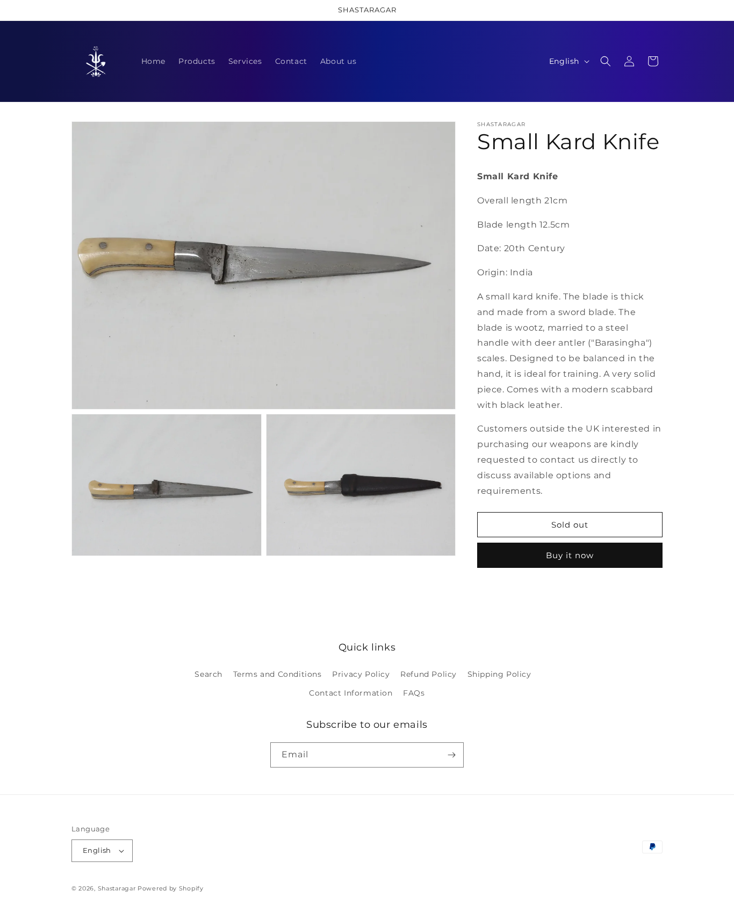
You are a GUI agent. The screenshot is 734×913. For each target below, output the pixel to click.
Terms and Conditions (277, 674)
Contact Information (350, 693)
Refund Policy (428, 674)
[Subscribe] (451, 755)
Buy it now (570, 555)
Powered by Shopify (171, 888)
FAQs (413, 693)
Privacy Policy (361, 674)
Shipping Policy (499, 674)
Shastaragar (117, 888)
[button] (605, 61)
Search (208, 674)
